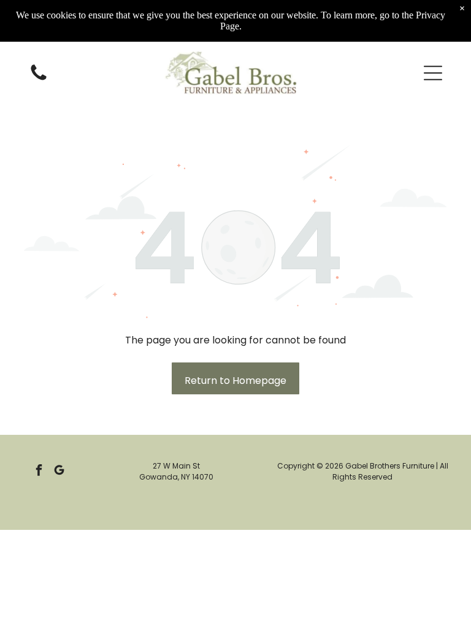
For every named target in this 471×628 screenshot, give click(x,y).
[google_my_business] (59, 471)
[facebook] (39, 471)
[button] (433, 73)
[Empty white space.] (38, 79)
